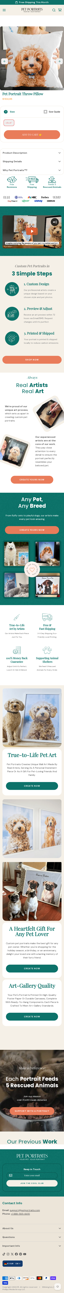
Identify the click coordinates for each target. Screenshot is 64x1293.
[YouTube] (24, 1254)
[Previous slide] (4, 61)
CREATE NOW (32, 786)
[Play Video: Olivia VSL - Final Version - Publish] (32, 231)
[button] (32, 134)
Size (35, 111)
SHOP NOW (32, 359)
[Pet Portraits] (32, 10)
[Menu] (5, 10)
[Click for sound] (55, 222)
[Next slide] (59, 61)
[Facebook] (16, 1254)
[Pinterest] (20, 1254)
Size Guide (54, 111)
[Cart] (59, 10)
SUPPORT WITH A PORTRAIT (32, 1111)
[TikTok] (3, 1254)
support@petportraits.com (25, 1210)
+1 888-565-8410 (20, 1213)
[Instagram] (8, 1254)
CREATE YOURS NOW (32, 479)
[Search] (53, 10)
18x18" (9, 122)
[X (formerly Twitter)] (12, 1254)
